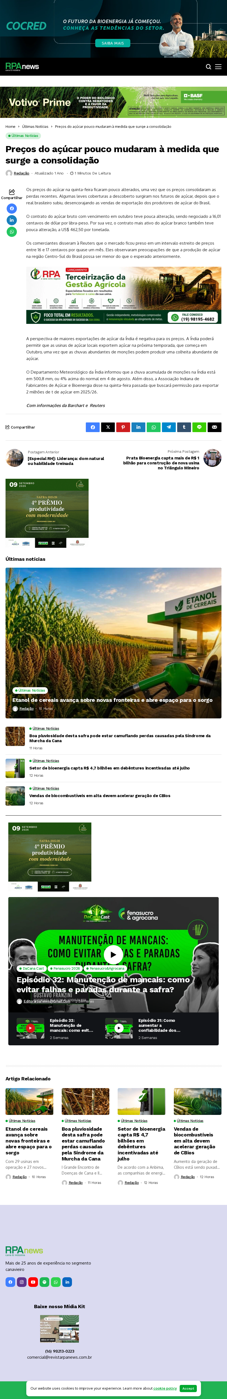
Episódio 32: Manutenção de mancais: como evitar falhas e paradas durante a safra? (103, 984)
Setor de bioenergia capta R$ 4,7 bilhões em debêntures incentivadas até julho (109, 768)
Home (11, 126)
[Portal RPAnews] (22, 67)
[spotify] (44, 1282)
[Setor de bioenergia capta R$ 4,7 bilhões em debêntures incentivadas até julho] (15, 768)
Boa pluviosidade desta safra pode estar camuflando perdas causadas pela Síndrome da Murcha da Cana (120, 738)
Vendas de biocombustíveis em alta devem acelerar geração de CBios (100, 795)
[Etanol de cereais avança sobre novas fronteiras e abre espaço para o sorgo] (113, 643)
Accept (188, 1388)
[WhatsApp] (56, 1282)
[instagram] (22, 1282)
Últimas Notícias (35, 126)
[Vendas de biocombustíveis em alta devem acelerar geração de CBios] (15, 796)
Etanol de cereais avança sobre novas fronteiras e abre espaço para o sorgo (112, 700)
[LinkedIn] (67, 1282)
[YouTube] (33, 1282)
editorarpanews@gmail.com (47, 1001)
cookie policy (165, 1388)
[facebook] (10, 1282)
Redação (21, 173)
